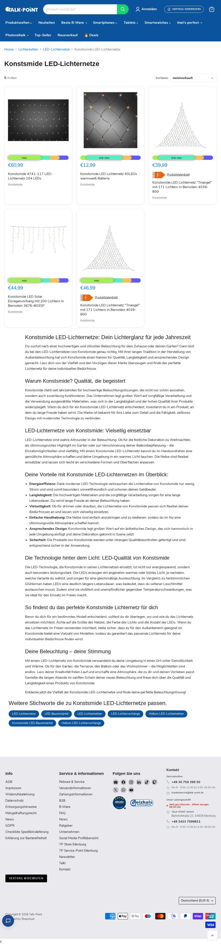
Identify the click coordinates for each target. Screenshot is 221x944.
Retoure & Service (72, 782)
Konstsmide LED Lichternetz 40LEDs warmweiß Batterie (108, 176)
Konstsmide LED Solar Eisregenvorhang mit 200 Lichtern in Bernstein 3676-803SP (36, 301)
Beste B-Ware (73, 22)
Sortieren (162, 78)
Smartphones (104, 22)
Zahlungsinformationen (76, 794)
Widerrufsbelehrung (20, 794)
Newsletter (67, 857)
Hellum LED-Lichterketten (166, 714)
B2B (62, 800)
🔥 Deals (91, 35)
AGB (8, 782)
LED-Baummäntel (56, 714)
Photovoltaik (15, 35)
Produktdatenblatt (178, 174)
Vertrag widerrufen (26, 878)
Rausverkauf (68, 35)
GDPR (9, 825)
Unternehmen (69, 832)
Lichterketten (28, 49)
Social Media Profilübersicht (78, 838)
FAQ (62, 813)
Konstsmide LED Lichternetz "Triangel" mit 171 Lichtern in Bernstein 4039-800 (182, 187)
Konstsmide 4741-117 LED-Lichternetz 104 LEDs (30, 176)
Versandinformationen (75, 788)
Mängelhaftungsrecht (20, 813)
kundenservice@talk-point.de (188, 792)
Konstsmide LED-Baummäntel (32, 723)
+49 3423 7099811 (186, 821)
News (9, 819)
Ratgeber (66, 825)
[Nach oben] (212, 935)
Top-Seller (43, 35)
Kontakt (64, 869)
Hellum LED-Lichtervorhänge (81, 723)
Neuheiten (46, 22)
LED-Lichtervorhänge (125, 714)
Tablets (130, 22)
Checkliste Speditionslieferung (27, 832)
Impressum (13, 788)
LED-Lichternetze (56, 49)
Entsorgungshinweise (21, 807)
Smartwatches (157, 22)
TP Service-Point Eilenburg (78, 850)
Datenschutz (14, 800)
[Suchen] (123, 9)
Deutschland (195, 900)
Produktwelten (17, 22)
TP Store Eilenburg (72, 844)
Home (9, 49)
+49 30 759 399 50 (186, 782)
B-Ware (64, 807)
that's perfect (188, 22)
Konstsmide (15, 185)
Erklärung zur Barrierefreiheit (26, 838)
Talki (62, 863)
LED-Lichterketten (89, 714)
